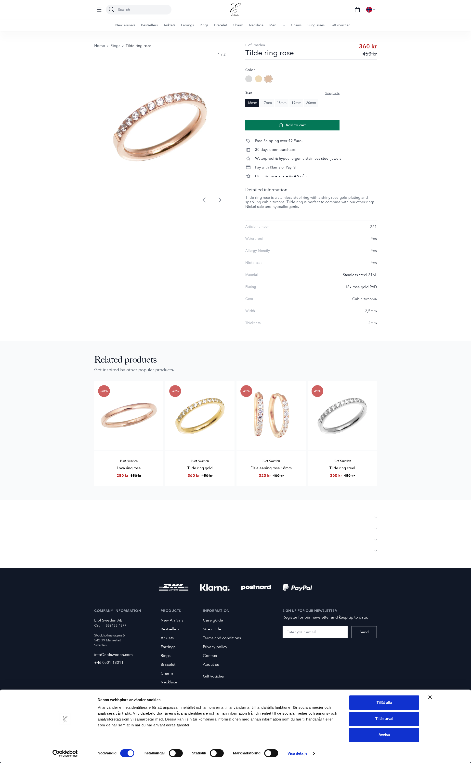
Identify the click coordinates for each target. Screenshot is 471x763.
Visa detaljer (298, 753)
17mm (267, 102)
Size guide (332, 93)
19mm (296, 102)
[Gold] (258, 78)
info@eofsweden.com (113, 654)
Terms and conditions (222, 638)
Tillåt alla (384, 702)
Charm (167, 673)
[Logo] (235, 9)
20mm (311, 102)
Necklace (169, 682)
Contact (210, 655)
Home (99, 45)
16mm (252, 102)
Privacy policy (215, 647)
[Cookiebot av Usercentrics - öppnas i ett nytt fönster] (65, 753)
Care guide (213, 620)
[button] (235, 517)
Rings (115, 45)
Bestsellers (170, 629)
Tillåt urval (384, 719)
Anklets (167, 638)
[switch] (176, 753)
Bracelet (168, 664)
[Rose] (268, 78)
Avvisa (384, 735)
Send (364, 632)
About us (211, 664)
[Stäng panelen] (430, 697)
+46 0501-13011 (108, 662)
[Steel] (248, 78)
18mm (282, 102)
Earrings (168, 647)
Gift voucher (214, 676)
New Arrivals (172, 620)
